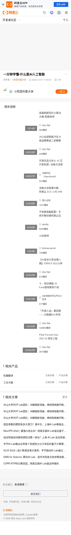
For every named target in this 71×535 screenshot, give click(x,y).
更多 (65, 397)
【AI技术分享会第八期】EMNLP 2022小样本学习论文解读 (50, 261)
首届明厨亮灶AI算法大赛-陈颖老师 (50, 115)
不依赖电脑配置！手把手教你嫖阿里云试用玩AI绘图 (50, 214)
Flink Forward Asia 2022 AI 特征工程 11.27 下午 (48, 337)
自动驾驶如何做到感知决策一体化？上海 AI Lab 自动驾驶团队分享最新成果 (35, 437)
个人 (65, 20)
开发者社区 (14, 501)
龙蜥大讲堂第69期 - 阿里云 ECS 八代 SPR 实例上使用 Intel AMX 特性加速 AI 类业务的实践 (50, 190)
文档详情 (49, 375)
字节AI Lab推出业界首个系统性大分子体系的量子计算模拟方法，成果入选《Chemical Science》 (35, 443)
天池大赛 (25, 501)
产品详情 (63, 375)
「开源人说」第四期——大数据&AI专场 (50, 313)
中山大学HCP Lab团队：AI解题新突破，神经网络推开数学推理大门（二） (35, 411)
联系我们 (35, 493)
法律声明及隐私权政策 (13, 514)
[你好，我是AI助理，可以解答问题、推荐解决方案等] (51, 12)
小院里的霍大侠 (19, 79)
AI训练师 (44, 236)
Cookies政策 (32, 514)
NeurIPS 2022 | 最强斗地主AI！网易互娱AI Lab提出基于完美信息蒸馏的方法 (35, 430)
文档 (5, 501)
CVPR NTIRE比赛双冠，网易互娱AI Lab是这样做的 (31, 463)
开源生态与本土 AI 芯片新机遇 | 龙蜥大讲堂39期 (51, 162)
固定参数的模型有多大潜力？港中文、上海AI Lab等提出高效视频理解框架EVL (35, 424)
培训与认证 (36, 501)
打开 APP (61, 4)
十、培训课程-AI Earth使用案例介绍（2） (49, 285)
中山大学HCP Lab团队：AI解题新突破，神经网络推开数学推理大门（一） (35, 417)
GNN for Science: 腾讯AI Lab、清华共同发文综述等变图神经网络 (35, 457)
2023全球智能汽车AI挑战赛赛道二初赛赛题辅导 (50, 139)
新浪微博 (19, 484)
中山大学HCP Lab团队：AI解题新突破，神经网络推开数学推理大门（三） (35, 404)
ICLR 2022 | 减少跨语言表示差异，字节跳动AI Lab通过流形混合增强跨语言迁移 (35, 450)
